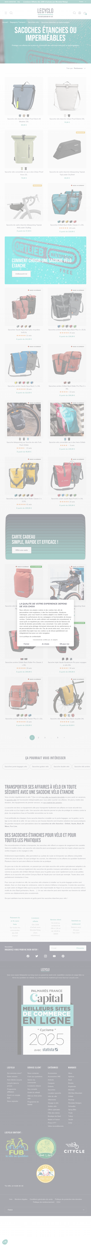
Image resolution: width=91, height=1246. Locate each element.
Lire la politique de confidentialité (30, 636)
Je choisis (45, 644)
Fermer (26, 644)
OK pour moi (64, 644)
